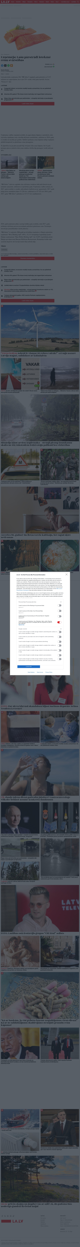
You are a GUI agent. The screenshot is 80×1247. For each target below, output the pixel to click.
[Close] (67, 574)
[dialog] (40, 623)
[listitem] (40, 602)
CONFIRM (29, 666)
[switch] (59, 605)
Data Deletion (31, 672)
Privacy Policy (48, 672)
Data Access (40, 672)
